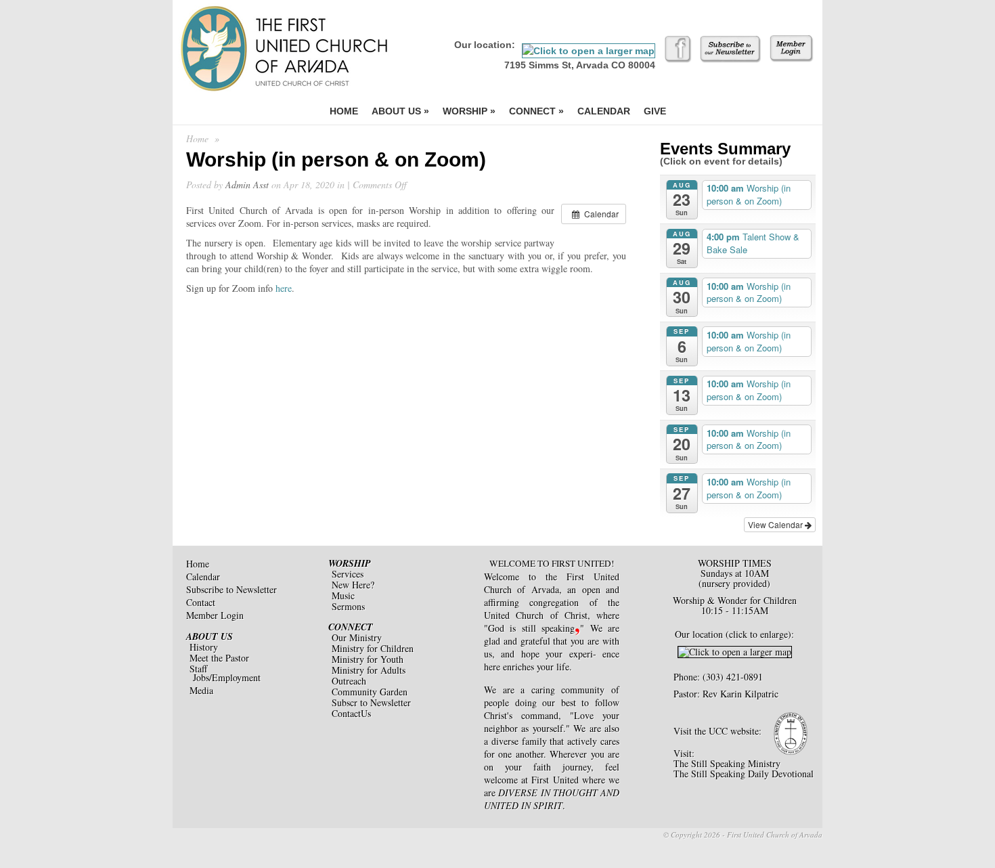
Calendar (603, 111)
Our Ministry (357, 637)
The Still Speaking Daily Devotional (743, 773)
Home (344, 111)
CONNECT (350, 627)
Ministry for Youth (367, 659)
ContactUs (351, 713)
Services (347, 573)
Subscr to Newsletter (371, 702)
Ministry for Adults (368, 670)
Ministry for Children (373, 648)
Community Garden (369, 691)
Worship (469, 111)
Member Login (215, 615)
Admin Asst (247, 184)
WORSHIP (349, 563)
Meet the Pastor (219, 657)
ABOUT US (209, 636)
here (283, 288)
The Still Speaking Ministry (726, 763)
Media (201, 690)
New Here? (353, 584)
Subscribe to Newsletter (231, 589)
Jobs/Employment (227, 677)
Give (655, 111)
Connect (536, 111)
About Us (400, 111)
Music (343, 595)
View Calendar (776, 524)
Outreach (349, 680)
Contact (200, 602)
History (204, 647)
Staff (198, 668)
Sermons (348, 606)
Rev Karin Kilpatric (740, 693)
